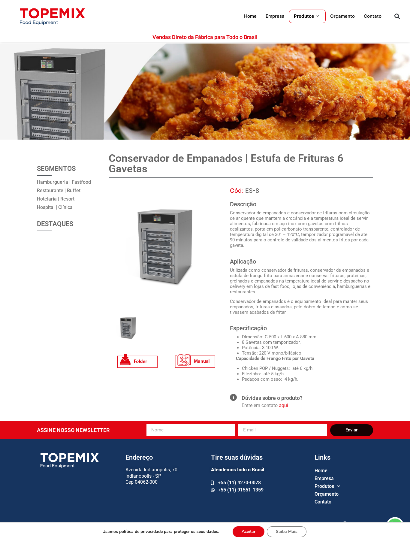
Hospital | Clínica (55, 207)
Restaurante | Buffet (58, 190)
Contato (372, 16)
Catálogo (137, 357)
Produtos (304, 16)
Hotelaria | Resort (55, 199)
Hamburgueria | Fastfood (64, 182)
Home (250, 16)
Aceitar (248, 531)
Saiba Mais (286, 531)
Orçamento (342, 16)
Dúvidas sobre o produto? (272, 398)
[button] (397, 16)
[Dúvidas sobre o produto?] (233, 397)
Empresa (275, 16)
